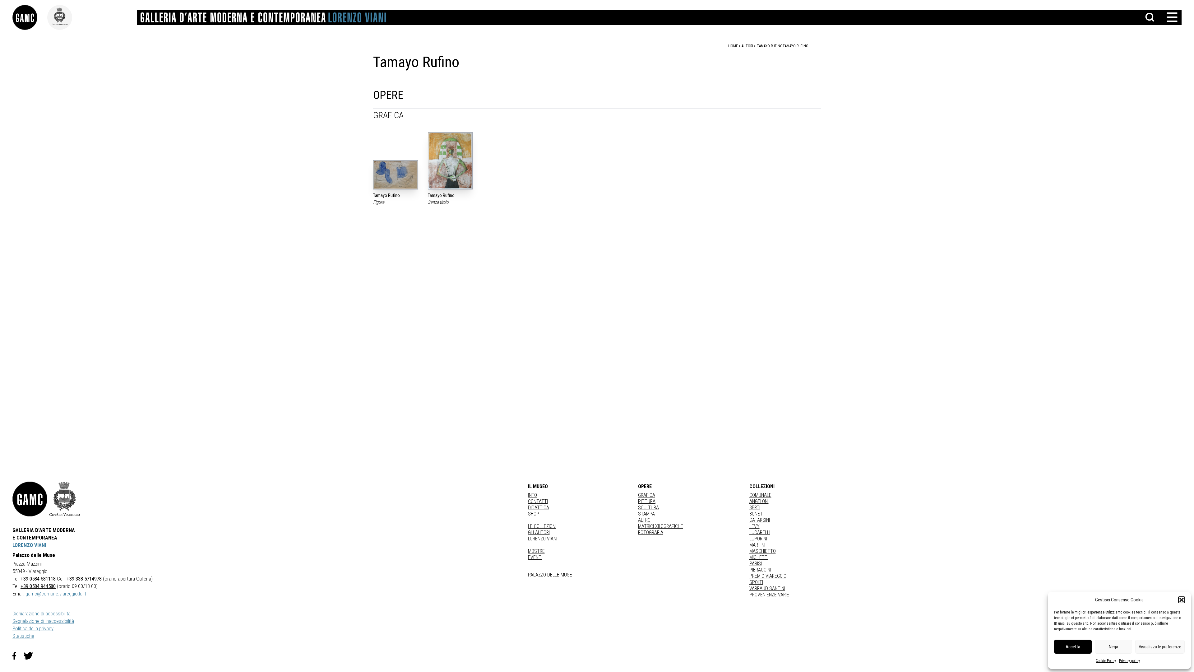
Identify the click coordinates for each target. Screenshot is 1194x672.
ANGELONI (759, 501)
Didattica (538, 508)
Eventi (535, 557)
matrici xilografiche (660, 526)
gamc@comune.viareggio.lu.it (55, 593)
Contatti (538, 501)
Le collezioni (542, 526)
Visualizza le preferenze (1160, 647)
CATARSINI (759, 520)
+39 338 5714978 (84, 579)
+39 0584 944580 (38, 586)
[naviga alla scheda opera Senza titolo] (450, 161)
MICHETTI (758, 557)
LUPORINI (758, 539)
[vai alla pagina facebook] (18, 656)
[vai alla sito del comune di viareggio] (64, 499)
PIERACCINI (760, 570)
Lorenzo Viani (542, 539)
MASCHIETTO (762, 551)
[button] (1181, 600)
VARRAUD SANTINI (767, 588)
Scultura (648, 508)
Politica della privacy (32, 628)
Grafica (646, 495)
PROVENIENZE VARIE (769, 595)
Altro (644, 520)
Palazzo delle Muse (550, 575)
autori (747, 46)
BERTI (754, 508)
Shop (533, 514)
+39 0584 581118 (38, 579)
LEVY (754, 526)
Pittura (646, 501)
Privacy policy (1129, 661)
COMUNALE (760, 495)
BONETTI (757, 514)
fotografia (650, 532)
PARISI (755, 564)
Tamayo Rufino (795, 46)
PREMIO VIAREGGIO (767, 576)
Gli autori (539, 532)
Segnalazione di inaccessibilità (43, 621)
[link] (29, 17)
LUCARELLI (759, 532)
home (733, 46)
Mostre (536, 551)
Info (532, 495)
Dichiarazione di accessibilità (41, 613)
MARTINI (757, 545)
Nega (1113, 647)
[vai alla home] (29, 499)
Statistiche (23, 636)
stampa (646, 514)
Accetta (1073, 647)
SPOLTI (756, 582)
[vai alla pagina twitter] (31, 656)
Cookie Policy (1106, 661)
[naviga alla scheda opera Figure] (395, 175)
